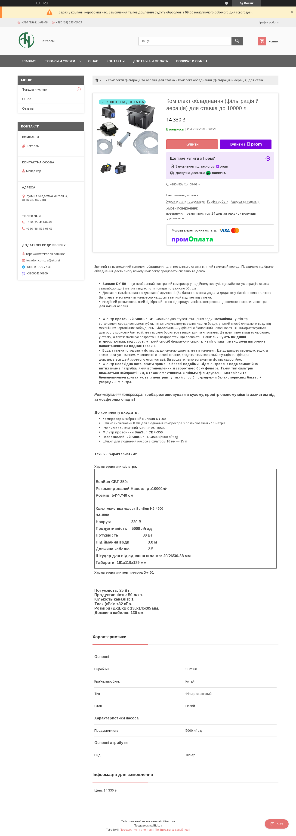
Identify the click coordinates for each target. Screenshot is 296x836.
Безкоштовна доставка (182, 195)
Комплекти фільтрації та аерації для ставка (141, 80)
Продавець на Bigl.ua (148, 825)
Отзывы (28, 108)
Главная (29, 61)
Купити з (238, 144)
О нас (93, 61)
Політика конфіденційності (172, 829)
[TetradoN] (26, 49)
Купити (192, 144)
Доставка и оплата (150, 61)
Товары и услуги (60, 61)
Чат (280, 824)
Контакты (116, 61)
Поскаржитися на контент (136, 829)
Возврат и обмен (191, 61)
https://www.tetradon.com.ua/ (45, 253)
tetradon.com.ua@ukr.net (43, 260)
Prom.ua (169, 821)
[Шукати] (237, 41)
